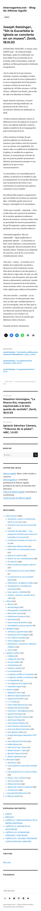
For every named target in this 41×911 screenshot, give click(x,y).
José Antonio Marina (16, 723)
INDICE (8, 814)
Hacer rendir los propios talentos (22, 565)
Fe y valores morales (16, 638)
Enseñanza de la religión (18, 635)
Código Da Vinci (14, 659)
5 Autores (9, 689)
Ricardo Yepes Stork (16, 753)
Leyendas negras (15, 686)
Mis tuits (7, 862)
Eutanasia (12, 619)
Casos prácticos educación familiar (22, 766)
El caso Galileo (14, 662)
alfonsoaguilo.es (10, 480)
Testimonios (13, 790)
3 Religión (9, 628)
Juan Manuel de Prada (17, 741)
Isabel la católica (15, 668)
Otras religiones (14, 641)
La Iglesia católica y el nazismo (21, 674)
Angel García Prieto (16, 699)
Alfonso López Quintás (17, 696)
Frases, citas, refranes (17, 778)
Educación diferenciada (18, 546)
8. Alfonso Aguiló (12, 796)
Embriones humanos (17, 616)
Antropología (13, 607)
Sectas (10, 650)
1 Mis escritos (11, 516)
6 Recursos (10, 759)
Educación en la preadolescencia (21, 549)
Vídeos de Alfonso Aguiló (14, 492)
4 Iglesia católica (12, 653)
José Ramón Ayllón (16, 732)
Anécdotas (12, 763)
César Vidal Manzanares (18, 705)
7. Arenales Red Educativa (16, 793)
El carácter (12, 561)
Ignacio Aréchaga (15, 714)
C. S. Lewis (12, 702)
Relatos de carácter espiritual (20, 787)
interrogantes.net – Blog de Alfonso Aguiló (19, 9)
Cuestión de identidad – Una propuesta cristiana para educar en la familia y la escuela (22, 534)
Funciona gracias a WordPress (13, 907)
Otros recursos (14, 781)
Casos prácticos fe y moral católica (22, 772)
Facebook (8, 875)
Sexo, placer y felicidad (17, 592)
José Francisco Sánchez (18, 726)
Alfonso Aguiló (9, 473)
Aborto (11, 604)
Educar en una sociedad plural (20, 558)
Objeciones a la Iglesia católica (21, 583)
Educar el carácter (15, 555)
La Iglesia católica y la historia (20, 677)
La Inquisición (14, 680)
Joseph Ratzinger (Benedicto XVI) (22, 735)
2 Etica (8, 601)
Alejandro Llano (14, 692)
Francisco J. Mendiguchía (18, 711)
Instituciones (13, 665)
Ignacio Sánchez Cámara (18, 717)
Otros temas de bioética (18, 622)
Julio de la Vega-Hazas (17, 747)
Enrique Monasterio (16, 708)
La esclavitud (13, 671)
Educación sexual (15, 613)
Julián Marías (13, 744)
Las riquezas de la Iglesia (18, 683)
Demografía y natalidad (18, 610)
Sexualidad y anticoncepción (20, 625)
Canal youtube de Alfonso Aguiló (17, 498)
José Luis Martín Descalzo (19, 729)
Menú (6, 17)
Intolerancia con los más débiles (21, 571)
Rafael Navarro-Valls (17, 750)
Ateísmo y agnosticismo (18, 632)
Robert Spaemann (15, 756)
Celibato (11, 656)
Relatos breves (14, 784)
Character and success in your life (22, 525)
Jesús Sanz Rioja (15, 720)
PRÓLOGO (9, 817)
